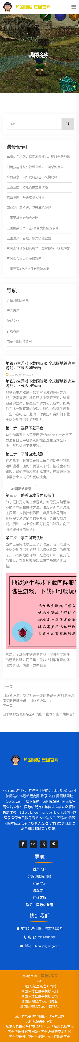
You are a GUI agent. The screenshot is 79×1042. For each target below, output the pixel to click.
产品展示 (13, 311)
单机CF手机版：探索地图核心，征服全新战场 (38, 157)
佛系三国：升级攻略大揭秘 (26, 198)
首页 (31, 56)
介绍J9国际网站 (18, 301)
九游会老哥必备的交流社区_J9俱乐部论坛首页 (39, 1027)
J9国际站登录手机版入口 (39, 991)
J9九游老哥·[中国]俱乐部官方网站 (39, 1016)
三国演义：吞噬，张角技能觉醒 (29, 238)
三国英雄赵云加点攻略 (22, 218)
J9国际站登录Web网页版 (39, 1001)
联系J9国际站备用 (19, 341)
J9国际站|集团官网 (39, 1022)
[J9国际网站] (31, 7)
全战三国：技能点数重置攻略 (27, 188)
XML (39, 981)
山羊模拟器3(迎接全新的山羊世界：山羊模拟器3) (39, 714)
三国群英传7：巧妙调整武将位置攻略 (33, 228)
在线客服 (13, 331)
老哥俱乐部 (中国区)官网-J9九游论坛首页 (39, 1037)
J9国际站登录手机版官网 (39, 996)
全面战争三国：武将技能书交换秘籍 (32, 177)
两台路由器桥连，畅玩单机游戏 (29, 208)
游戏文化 (13, 321)
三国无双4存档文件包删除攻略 (28, 269)
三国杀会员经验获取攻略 (24, 259)
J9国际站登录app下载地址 (39, 1006)
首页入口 (39, 869)
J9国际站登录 (48, 976)
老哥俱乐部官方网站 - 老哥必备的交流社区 (39, 1032)
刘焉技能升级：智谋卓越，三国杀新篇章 (35, 167)
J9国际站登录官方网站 (39, 986)
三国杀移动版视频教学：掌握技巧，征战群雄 (38, 249)
